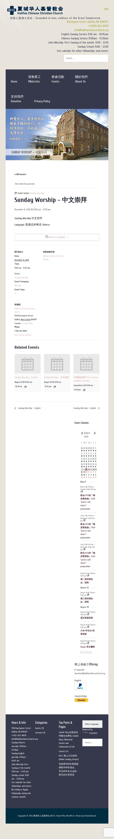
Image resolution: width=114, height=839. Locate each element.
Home (14, 81)
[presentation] (27, 363)
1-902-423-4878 (19, 735)
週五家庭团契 (86, 618)
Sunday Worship (21, 277)
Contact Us (63, 751)
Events (38, 728)
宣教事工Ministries (34, 79)
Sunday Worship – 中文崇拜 (56, 377)
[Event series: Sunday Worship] (25, 387)
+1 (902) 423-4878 (98, 26)
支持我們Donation (17, 99)
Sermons (39, 732)
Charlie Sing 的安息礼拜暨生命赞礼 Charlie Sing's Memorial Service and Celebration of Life (69, 739)
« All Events (20, 174)
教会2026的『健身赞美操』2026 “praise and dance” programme (87, 502)
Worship (18, 285)
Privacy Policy (42, 101)
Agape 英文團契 (87, 647)
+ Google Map (27, 323)
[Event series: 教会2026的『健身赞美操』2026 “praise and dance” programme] (82, 492)
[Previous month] (82, 433)
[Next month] (94, 433)
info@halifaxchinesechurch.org (91, 30)
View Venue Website (23, 335)
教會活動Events (58, 79)
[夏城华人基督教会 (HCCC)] (35, 13)
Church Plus (61, 816)
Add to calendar (57, 237)
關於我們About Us (81, 79)
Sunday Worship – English (26, 377)
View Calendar (86, 652)
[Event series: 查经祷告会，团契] (88, 576)
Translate (93, 733)
